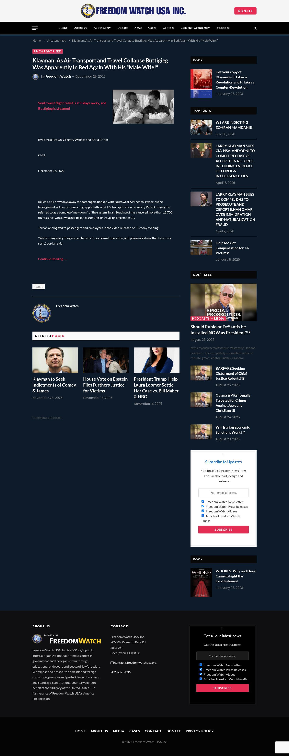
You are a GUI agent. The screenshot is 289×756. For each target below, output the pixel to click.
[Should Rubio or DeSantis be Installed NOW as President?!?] (224, 302)
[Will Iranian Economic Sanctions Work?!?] (202, 431)
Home (63, 28)
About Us (80, 28)
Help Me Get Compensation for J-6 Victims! (232, 248)
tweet (38, 286)
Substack (223, 28)
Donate (245, 11)
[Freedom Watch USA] (133, 11)
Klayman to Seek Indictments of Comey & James (54, 384)
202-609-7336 (120, 672)
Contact (168, 28)
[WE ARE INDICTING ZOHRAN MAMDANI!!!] (202, 127)
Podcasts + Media (208, 318)
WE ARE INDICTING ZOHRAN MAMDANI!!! (234, 125)
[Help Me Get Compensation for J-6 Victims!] (202, 247)
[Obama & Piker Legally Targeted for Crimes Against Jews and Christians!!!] (202, 399)
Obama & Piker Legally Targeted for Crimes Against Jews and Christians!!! (233, 402)
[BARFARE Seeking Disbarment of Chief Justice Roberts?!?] (202, 373)
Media (118, 731)
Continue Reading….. (52, 259)
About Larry (102, 28)
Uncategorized (47, 51)
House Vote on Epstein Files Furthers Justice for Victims (105, 384)
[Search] (255, 28)
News (138, 28)
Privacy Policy (200, 731)
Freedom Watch (58, 76)
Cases (152, 28)
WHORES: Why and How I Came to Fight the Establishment (236, 576)
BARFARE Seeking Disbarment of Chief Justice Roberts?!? (231, 373)
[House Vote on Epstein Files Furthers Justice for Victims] (106, 360)
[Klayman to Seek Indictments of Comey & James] (55, 360)
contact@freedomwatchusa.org (135, 662)
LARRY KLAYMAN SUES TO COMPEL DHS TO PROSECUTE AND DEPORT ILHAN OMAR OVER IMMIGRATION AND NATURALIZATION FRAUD (235, 209)
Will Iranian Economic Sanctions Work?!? (233, 429)
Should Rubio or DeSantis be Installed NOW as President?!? (220, 329)
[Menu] (35, 28)
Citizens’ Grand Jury (195, 28)
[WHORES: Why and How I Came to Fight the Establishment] (201, 582)
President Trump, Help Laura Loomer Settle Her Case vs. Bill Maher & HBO (156, 387)
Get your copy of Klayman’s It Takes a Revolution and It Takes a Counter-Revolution (235, 79)
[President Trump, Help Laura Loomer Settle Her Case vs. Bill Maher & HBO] (156, 360)
